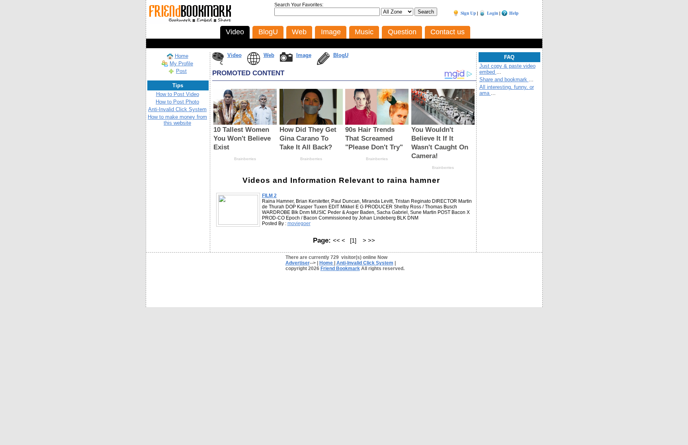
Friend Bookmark (340, 268)
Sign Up (468, 13)
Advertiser (297, 263)
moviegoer (299, 223)
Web (269, 55)
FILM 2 (269, 195)
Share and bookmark (504, 79)
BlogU (340, 55)
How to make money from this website (177, 120)
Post (181, 71)
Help (513, 13)
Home (181, 56)
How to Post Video (177, 94)
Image (303, 55)
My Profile (181, 64)
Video (234, 55)
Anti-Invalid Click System (177, 109)
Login (492, 13)
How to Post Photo (177, 102)
